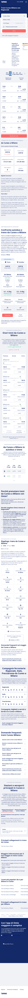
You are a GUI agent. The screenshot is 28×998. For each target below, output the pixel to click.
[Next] (24, 73)
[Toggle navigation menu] (26, 2)
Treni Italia (13, 914)
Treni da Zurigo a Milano (7, 885)
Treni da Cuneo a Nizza (7, 846)
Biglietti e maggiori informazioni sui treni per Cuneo (13, 867)
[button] (8, 23)
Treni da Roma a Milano (7, 908)
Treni (7, 914)
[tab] (8, 78)
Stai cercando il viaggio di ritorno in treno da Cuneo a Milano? (13, 864)
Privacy (22, 989)
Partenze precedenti (9, 431)
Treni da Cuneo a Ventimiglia (8, 894)
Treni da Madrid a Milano (7, 888)
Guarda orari (7, 171)
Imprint (3, 989)
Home (2, 914)
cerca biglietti (7, 154)
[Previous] (4, 466)
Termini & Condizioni (12, 989)
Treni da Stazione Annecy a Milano (10, 891)
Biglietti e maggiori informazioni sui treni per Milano (13, 871)
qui (17, 438)
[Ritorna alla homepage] (4, 2)
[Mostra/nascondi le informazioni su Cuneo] (25, 831)
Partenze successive (19, 431)
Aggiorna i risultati (13, 349)
